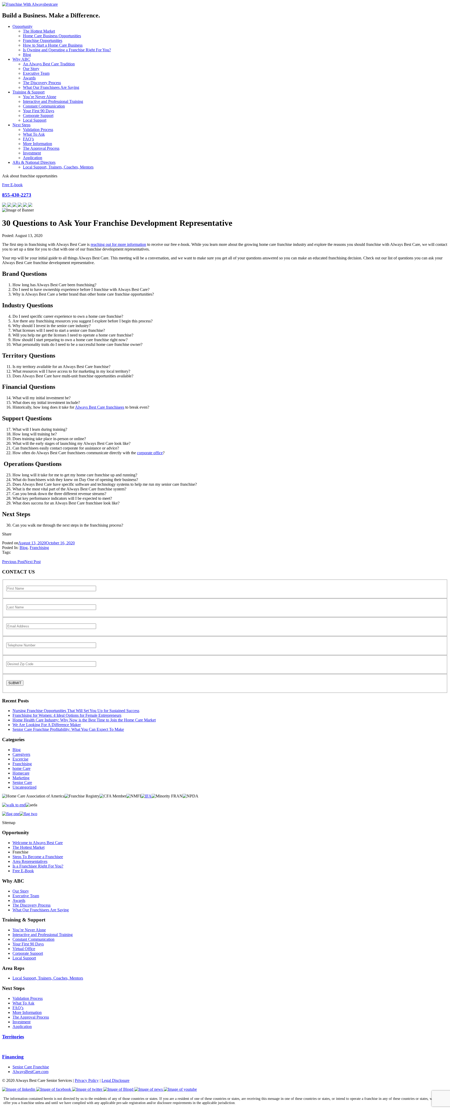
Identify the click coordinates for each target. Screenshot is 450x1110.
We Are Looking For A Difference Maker (46, 724)
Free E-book (12, 185)
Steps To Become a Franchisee (37, 857)
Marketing (20, 778)
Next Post (32, 561)
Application (32, 157)
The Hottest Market (39, 31)
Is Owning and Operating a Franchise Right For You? (67, 50)
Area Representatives (29, 861)
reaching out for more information (118, 244)
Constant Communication (44, 106)
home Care (21, 768)
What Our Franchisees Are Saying (51, 87)
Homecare (20, 773)
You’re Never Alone (39, 97)
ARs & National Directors (33, 162)
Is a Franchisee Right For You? (37, 866)
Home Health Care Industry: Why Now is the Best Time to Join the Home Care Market (84, 720)
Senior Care (22, 782)
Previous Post (13, 561)
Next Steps (21, 125)
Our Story (31, 68)
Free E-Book (23, 871)
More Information (37, 143)
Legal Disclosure (115, 1080)
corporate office (150, 453)
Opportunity (22, 26)
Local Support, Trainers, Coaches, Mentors (58, 167)
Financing (13, 1056)
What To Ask (34, 134)
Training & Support (28, 92)
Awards (29, 78)
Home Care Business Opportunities (52, 36)
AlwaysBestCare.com (30, 1071)
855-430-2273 (16, 195)
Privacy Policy (87, 1080)
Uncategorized (24, 787)
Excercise (20, 759)
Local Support (34, 120)
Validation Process (38, 129)
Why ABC (21, 59)
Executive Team (36, 73)
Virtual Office (23, 948)
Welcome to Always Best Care (37, 842)
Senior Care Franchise (30, 1067)
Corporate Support (38, 115)
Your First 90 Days (38, 111)
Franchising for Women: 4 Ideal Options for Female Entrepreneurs (66, 715)
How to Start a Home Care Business (53, 45)
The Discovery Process (42, 82)
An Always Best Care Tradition (49, 64)
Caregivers (21, 754)
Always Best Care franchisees (99, 407)
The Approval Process (41, 148)
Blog (27, 54)
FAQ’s (28, 139)
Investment (32, 153)
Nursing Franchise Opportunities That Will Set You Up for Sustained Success (75, 710)
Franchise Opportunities (42, 40)
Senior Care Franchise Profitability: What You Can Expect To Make (68, 729)
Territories (13, 1036)
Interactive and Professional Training (53, 101)
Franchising (39, 547)
